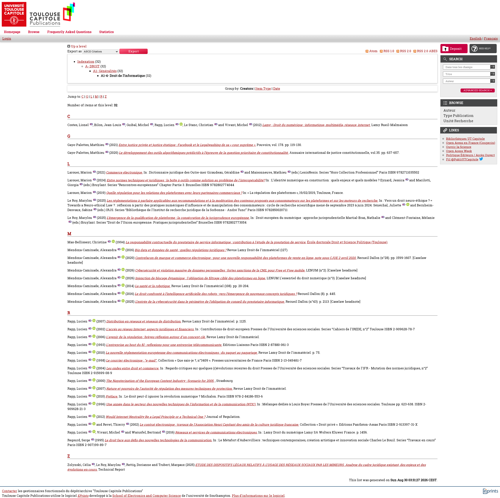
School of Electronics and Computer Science (146, 496)
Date (276, 88)
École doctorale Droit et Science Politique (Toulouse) (347, 242)
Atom (373, 51)
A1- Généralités (105, 71)
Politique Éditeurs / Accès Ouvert (470, 155)
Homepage (12, 32)
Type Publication (458, 115)
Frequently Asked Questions (69, 32)
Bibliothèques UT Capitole (465, 139)
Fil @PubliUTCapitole (462, 159)
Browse (33, 32)
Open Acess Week (459, 151)
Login (6, 38)
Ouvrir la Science (458, 147)
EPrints (83, 496)
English (476, 38)
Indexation (85, 61)
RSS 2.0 (405, 51)
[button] (133, 51)
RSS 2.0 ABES (427, 51)
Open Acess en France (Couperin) (470, 143)
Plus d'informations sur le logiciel (258, 496)
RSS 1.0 (388, 51)
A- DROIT (92, 66)
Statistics (106, 32)
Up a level (78, 46)
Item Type (263, 88)
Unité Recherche (458, 120)
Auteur (449, 110)
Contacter (9, 491)
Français (491, 38)
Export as (74, 51)
